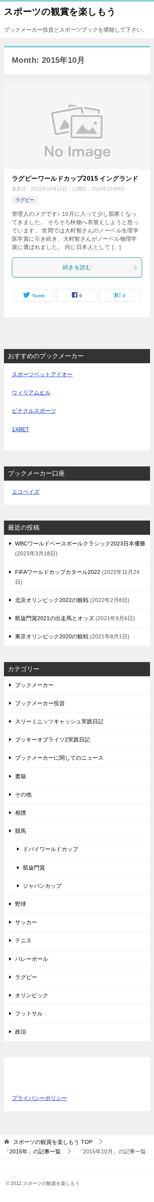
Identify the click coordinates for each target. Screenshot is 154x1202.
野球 (20, 904)
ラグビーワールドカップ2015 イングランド (75, 178)
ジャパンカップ (42, 886)
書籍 (20, 776)
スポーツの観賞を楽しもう (60, 11)
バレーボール (31, 959)
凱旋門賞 (34, 867)
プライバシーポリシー (39, 1098)
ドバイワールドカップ (50, 849)
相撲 (20, 813)
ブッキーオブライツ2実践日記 (52, 739)
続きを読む (77, 267)
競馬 (20, 831)
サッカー (26, 922)
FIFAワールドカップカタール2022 (57, 572)
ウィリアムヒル (31, 392)
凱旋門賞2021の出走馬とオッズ (54, 618)
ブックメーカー (34, 685)
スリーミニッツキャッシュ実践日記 (59, 721)
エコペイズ (25, 492)
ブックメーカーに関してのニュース (59, 758)
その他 (23, 794)
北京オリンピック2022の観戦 (51, 600)
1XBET (20, 429)
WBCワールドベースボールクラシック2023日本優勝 (80, 543)
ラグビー (24, 200)
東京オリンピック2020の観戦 (51, 636)
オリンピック (31, 995)
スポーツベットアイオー (42, 374)
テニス (23, 940)
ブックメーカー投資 (40, 703)
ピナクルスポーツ (34, 411)
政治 (20, 1031)
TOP (52, 1142)
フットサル (29, 1013)
